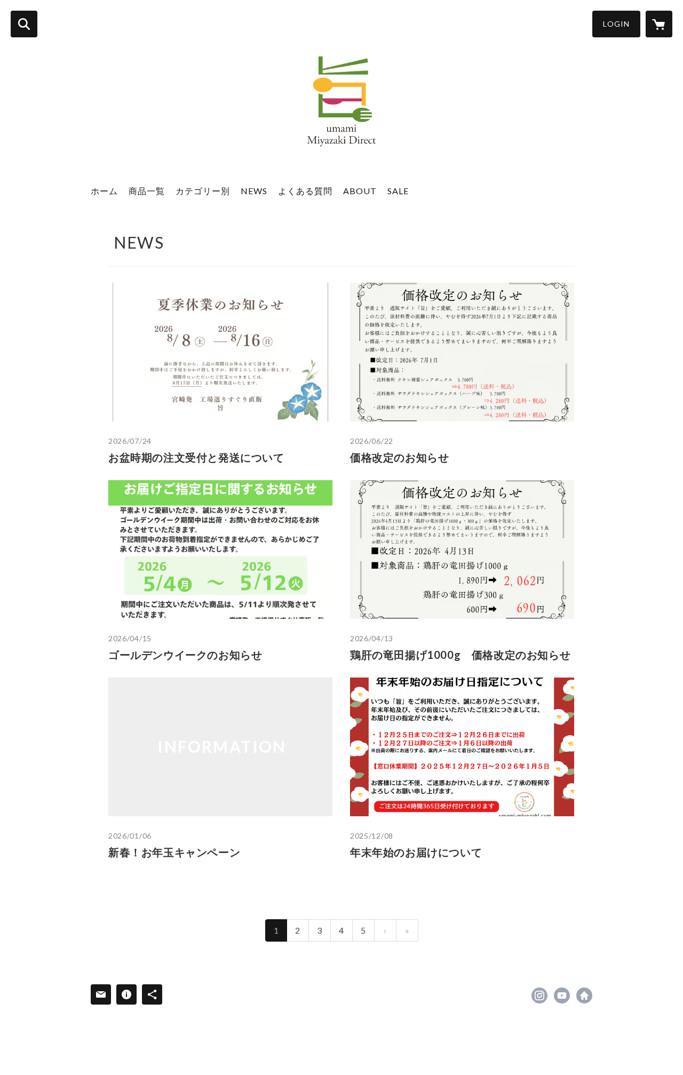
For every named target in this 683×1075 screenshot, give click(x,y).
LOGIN (616, 23)
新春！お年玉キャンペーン (174, 852)
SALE (398, 191)
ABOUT (360, 191)
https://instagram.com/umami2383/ (539, 996)
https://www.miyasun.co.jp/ (584, 996)
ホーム (104, 191)
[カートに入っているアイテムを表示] (659, 24)
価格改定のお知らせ (399, 457)
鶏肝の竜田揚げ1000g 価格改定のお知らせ (460, 654)
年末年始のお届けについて (416, 852)
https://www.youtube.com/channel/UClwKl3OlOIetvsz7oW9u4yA (562, 996)
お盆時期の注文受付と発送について (196, 457)
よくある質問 (305, 191)
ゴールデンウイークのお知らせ (185, 654)
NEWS (254, 191)
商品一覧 (147, 191)
